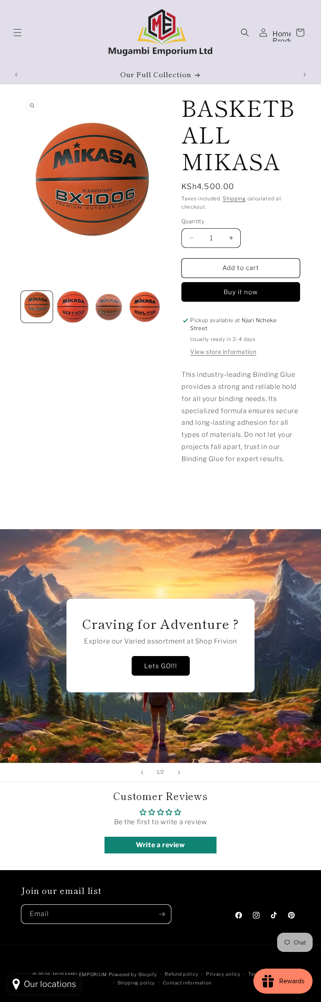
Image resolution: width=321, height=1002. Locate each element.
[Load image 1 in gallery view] (37, 307)
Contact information (187, 983)
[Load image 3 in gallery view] (109, 307)
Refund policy (181, 974)
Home (283, 34)
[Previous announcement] (16, 75)
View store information (223, 351)
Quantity (192, 221)
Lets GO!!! (160, 666)
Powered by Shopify (133, 974)
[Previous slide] (142, 772)
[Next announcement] (305, 75)
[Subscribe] (162, 914)
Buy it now (241, 292)
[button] (17, 32)
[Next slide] (179, 772)
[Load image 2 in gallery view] (73, 307)
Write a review (160, 845)
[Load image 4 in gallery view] (144, 307)
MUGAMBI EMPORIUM (80, 974)
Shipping (234, 198)
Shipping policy (136, 983)
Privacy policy (223, 974)
